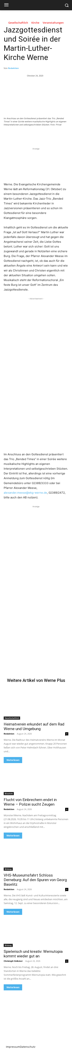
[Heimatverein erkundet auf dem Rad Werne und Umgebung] (36, 704)
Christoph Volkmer (13, 961)
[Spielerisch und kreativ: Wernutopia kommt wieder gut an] (36, 931)
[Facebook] (19, 134)
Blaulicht (9, 793)
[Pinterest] (36, 134)
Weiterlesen (12, 760)
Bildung (8, 869)
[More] (53, 134)
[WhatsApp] (44, 134)
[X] (27, 134)
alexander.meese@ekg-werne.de (25, 492)
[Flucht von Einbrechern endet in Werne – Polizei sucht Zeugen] (36, 779)
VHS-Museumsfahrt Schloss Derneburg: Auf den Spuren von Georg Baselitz (35, 880)
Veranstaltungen (53, 22)
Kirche (35, 22)
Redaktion (13, 68)
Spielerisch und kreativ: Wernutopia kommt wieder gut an (33, 953)
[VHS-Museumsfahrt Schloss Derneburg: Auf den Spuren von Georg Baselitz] (36, 855)
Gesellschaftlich (18, 22)
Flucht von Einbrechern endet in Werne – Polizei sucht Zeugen (30, 802)
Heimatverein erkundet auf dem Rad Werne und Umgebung (34, 726)
